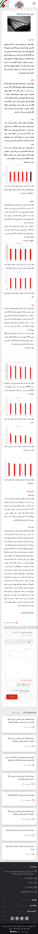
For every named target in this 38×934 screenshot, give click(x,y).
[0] (23, 635)
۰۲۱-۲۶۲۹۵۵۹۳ (29, 887)
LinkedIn (17, 917)
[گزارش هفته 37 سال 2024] (19, 25)
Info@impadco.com (26, 892)
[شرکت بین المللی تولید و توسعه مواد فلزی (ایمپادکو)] (19, 5)
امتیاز (28, 642)
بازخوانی (18, 684)
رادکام (18, 932)
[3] (20, 642)
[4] (22, 642)
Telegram (12, 918)
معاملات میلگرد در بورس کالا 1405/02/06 (20, 795)
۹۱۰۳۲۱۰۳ (30, 883)
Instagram (27, 918)
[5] (24, 642)
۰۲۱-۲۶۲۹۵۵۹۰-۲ (28, 878)
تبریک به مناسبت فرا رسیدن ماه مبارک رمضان (20, 830)
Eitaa (22, 918)
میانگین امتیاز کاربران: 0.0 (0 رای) (22, 632)
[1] (16, 642)
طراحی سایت (24, 932)
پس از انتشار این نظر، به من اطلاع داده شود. (20, 691)
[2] (18, 642)
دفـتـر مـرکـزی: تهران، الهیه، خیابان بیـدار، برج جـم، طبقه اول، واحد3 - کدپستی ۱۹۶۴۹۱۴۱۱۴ (18, 872)
